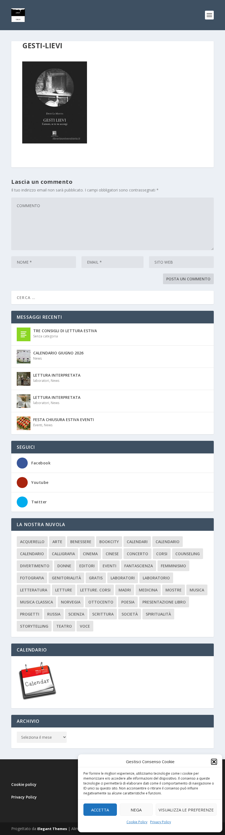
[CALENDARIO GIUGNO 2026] (23, 356)
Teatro (64, 626)
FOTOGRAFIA (32, 577)
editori (87, 565)
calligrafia (63, 553)
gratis (96, 577)
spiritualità (158, 614)
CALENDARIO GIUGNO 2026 (58, 353)
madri (125, 590)
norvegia (70, 602)
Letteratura (33, 590)
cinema (90, 553)
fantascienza (138, 565)
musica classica (36, 602)
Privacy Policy (160, 822)
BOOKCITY (109, 541)
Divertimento (34, 565)
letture (63, 590)
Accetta (100, 810)
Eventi (37, 425)
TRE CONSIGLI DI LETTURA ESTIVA (65, 330)
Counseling (187, 553)
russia (53, 614)
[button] (214, 762)
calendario (167, 541)
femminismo (173, 565)
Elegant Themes (52, 828)
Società (130, 614)
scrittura (103, 614)
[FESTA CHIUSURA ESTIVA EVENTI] (23, 423)
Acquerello (32, 541)
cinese (112, 553)
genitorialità (66, 577)
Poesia (127, 602)
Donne (64, 565)
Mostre (173, 590)
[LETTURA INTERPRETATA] (23, 379)
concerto (137, 553)
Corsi (161, 553)
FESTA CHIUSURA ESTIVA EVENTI (63, 419)
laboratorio (156, 577)
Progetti (29, 614)
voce (85, 626)
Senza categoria (45, 336)
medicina (148, 590)
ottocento (100, 602)
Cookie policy (23, 784)
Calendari (137, 541)
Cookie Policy (136, 822)
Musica (197, 590)
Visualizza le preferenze (186, 810)
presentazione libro (164, 602)
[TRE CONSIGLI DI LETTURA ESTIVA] (23, 334)
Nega (136, 810)
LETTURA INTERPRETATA (56, 375)
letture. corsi (95, 590)
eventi (109, 565)
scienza (76, 614)
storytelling (34, 626)
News (37, 358)
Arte (57, 541)
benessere (80, 541)
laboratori (41, 380)
